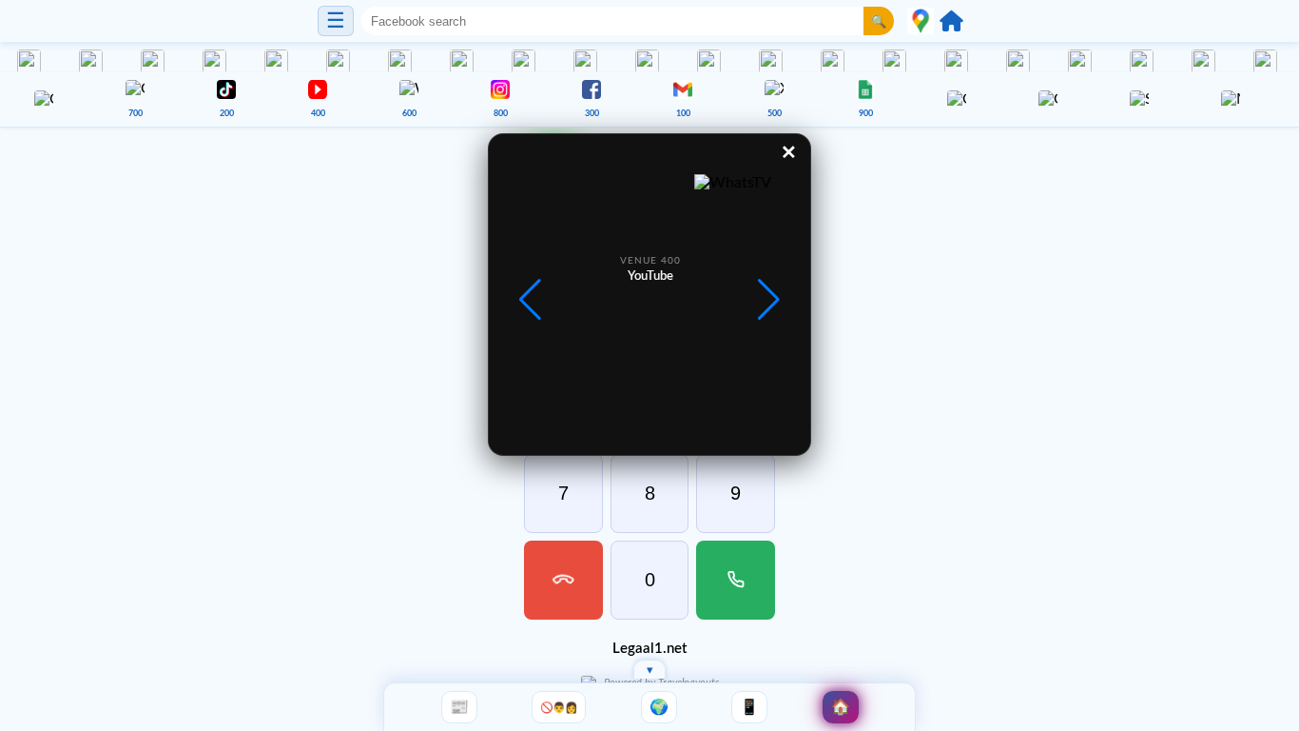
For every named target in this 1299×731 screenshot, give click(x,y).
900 (866, 113)
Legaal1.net (649, 649)
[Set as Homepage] (951, 20)
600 (409, 113)
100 (683, 113)
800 (501, 113)
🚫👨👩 (558, 707)
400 (318, 113)
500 (774, 113)
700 (135, 113)
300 (592, 113)
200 (227, 113)
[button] (769, 300)
